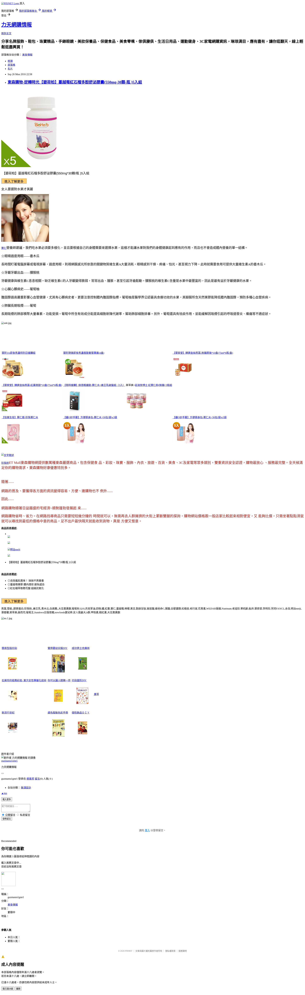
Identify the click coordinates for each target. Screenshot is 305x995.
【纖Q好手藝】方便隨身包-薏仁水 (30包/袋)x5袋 (200, 417)
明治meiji (15, 549)
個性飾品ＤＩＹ (81, 712)
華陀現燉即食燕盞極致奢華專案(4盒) (83, 353)
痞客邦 (30, 778)
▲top (4, 793)
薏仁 (3, 248)
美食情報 (27, 54)
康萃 (96, 694)
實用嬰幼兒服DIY (58, 648)
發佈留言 (7, 819)
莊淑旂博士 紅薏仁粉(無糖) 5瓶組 (153, 385)
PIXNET (128, 951)
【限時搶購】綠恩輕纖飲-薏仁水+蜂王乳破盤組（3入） (94, 385)
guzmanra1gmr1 (9, 760)
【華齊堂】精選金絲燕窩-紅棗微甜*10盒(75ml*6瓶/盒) (32, 385)
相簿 (10, 61)
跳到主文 (6, 33)
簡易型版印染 (9, 648)
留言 (37, 778)
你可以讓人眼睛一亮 (59, 680)
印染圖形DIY (79, 680)
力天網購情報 (16, 24)
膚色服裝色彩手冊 (58, 712)
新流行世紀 (8, 712)
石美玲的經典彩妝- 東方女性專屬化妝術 (24, 680)
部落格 (11, 65)
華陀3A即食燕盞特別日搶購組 (18, 353)
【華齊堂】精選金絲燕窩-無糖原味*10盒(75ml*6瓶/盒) (203, 353)
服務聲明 (183, 951)
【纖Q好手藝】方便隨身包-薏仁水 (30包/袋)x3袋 (90, 417)
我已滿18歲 (8, 989)
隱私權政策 (170, 951)
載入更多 (7, 799)
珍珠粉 (5, 463)
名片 (10, 68)
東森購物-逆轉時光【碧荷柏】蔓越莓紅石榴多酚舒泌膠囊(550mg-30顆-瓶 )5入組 (75, 82)
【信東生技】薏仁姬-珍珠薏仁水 (20, 417)
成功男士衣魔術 (81, 648)
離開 (18, 989)
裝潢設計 (26, 787)
